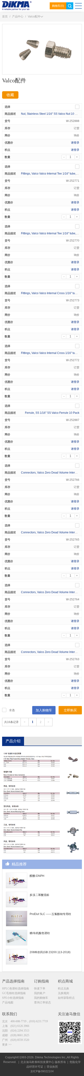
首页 (5, 16)
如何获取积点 (66, 997)
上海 (15, 1026)
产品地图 (7, 1002)
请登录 (75, 142)
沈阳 (15, 1030)
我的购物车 (41, 997)
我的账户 (39, 993)
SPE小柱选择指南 (13, 997)
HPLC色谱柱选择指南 (15, 988)
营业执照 (52, 1066)
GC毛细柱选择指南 (14, 993)
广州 (15, 1040)
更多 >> (7, 1044)
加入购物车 (44, 710)
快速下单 (39, 988)
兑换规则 (63, 993)
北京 (25, 1021)
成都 (15, 1035)
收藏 (10, 95)
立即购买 (70, 710)
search (69, 5)
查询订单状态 (42, 1002)
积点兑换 (63, 988)
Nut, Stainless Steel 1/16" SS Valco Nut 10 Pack (51, 113)
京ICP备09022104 (42, 1071)
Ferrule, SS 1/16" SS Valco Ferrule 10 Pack (52, 412)
